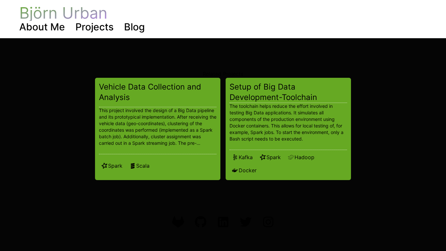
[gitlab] (178, 222)
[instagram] (268, 222)
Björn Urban (63, 13)
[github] (200, 222)
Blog (134, 27)
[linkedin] (223, 222)
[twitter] (245, 222)
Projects (94, 27)
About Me (42, 27)
